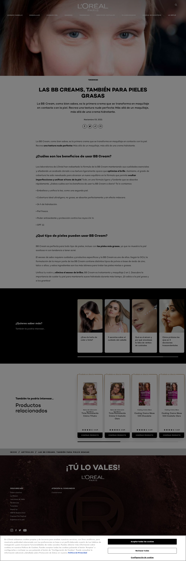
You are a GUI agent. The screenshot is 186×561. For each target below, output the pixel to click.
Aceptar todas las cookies (142, 541)
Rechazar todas (142, 551)
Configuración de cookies (142, 557)
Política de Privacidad (77, 553)
